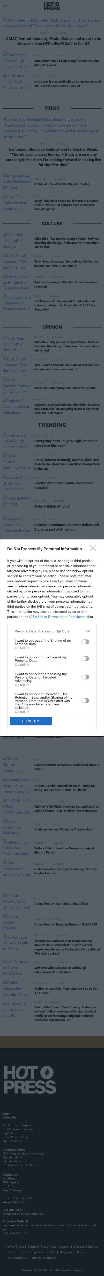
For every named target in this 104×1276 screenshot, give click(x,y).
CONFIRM (31, 721)
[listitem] (52, 631)
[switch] (85, 641)
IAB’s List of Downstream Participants (57, 617)
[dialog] (52, 638)
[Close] (94, 549)
